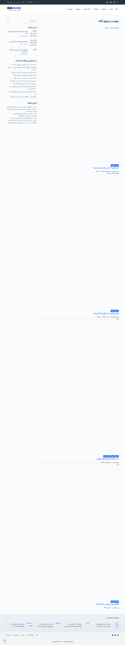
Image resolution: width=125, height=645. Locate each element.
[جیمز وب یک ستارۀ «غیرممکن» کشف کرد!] (33, 33)
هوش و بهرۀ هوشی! (24, 116)
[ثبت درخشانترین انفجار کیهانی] (80, 386)
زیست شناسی (114, 165)
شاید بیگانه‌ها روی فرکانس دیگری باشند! (24, 75)
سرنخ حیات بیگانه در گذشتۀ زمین (18, 42)
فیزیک (96, 9)
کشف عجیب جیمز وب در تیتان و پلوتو (25, 78)
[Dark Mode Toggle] (4, 640)
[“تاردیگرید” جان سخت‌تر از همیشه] (80, 95)
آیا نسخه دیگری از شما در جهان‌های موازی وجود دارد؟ (45, 625)
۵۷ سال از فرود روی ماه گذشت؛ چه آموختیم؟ (23, 81)
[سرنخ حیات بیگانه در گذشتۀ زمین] (33, 43)
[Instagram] (107, 2)
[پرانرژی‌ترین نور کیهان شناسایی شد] (80, 241)
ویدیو (78, 9)
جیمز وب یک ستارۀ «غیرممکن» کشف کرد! (24, 84)
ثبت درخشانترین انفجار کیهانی (107, 458)
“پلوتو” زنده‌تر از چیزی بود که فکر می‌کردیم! (24, 72)
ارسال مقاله (9, 2)
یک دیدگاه (98, 171)
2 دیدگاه (99, 317)
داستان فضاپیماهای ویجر (20, 114)
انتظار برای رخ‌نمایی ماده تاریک (107, 604)
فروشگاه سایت (30, 2)
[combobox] (23, 21)
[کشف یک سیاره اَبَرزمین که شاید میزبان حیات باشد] (115, 625)
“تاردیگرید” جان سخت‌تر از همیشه (106, 168)
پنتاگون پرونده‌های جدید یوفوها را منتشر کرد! (17, 625)
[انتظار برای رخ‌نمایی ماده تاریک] (80, 531)
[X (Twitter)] (110, 2)
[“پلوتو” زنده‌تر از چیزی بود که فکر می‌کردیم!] (33, 52)
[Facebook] (114, 2)
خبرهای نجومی (114, 310)
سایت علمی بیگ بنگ (14, 10)
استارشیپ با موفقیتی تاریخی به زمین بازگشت (23, 97)
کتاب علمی (87, 9)
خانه (36, 2)
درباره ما (23, 2)
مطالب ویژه (107, 456)
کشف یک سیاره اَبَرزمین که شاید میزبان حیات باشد (103, 625)
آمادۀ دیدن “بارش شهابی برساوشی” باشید (24, 65)
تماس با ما (16, 2)
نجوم (104, 9)
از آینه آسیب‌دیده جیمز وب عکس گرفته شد (20, 120)
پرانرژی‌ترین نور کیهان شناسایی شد (106, 313)
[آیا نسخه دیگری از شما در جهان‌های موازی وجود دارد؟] (58, 625)
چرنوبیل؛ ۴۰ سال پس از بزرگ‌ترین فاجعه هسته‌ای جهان (73, 625)
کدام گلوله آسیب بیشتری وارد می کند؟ (21, 118)
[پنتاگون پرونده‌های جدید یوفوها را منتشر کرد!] (29, 625)
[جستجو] (117, 2)
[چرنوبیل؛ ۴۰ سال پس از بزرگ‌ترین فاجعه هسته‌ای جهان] (87, 625)
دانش (111, 9)
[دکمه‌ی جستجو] (8, 21)
